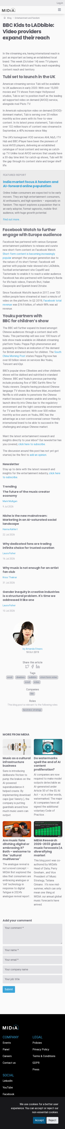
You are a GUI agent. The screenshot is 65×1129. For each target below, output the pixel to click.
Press (35, 1069)
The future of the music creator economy (26, 494)
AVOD (9, 677)
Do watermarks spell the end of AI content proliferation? (47, 764)
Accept (39, 1120)
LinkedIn (7, 1080)
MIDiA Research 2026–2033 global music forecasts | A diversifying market (48, 847)
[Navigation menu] (59, 9)
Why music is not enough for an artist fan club (30, 570)
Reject (52, 1120)
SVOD (27, 682)
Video (36, 682)
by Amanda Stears (32, 648)
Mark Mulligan (10, 501)
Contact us (9, 1062)
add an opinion (38, 454)
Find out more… (12, 219)
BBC (32, 694)
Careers (7, 1056)
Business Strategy (32, 710)
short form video (48, 677)
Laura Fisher (9, 553)
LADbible (32, 677)
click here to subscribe (31, 444)
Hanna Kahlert (10, 529)
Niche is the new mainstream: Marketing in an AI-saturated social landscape (29, 520)
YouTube (8, 1087)
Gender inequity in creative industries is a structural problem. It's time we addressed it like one (31, 596)
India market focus (30, 183)
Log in (60, 3)
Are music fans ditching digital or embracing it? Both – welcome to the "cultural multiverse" (16, 849)
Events (7, 1042)
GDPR (36, 1062)
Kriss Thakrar (10, 577)
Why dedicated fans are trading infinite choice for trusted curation (28, 546)
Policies (37, 1042)
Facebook (49, 300)
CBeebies (20, 677)
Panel (6, 1049)
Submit (9, 989)
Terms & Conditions (43, 1056)
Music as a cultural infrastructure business (16, 762)
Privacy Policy (40, 1049)
